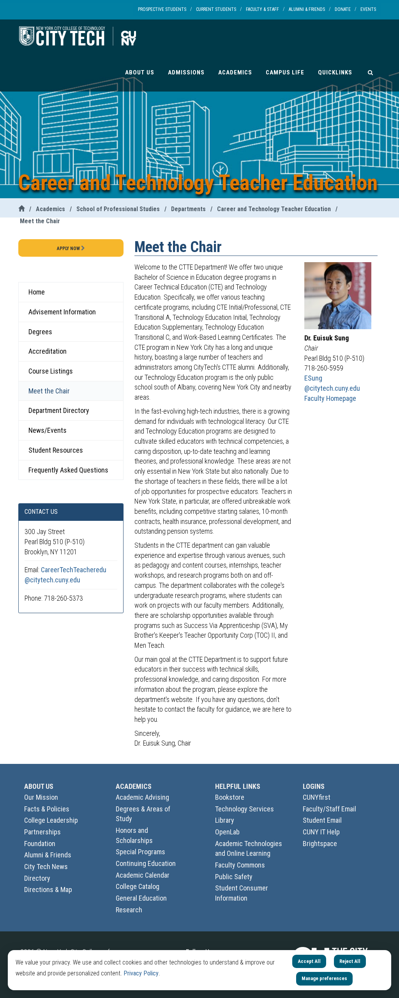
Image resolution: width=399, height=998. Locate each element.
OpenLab (227, 832)
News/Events (47, 430)
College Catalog (137, 886)
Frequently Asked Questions (68, 470)
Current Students (216, 9)
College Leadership (51, 820)
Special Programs (140, 852)
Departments (188, 209)
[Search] (370, 72)
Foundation (39, 843)
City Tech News (46, 866)
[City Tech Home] (21, 209)
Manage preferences (324, 978)
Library (224, 820)
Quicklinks (335, 72)
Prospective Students (162, 9)
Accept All (309, 961)
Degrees (40, 332)
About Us (139, 72)
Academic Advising (142, 797)
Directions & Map (48, 889)
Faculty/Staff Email (329, 809)
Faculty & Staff (262, 9)
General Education (141, 898)
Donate (343, 9)
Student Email (322, 820)
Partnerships (42, 832)
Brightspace (320, 843)
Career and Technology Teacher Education (274, 209)
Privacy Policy (141, 973)
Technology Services (244, 809)
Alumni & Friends (307, 9)
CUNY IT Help (321, 832)
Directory (37, 878)
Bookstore (229, 797)
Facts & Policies (46, 809)
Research (129, 910)
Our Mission (41, 797)
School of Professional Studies (118, 209)
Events (368, 9)
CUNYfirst (316, 797)
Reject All (349, 961)
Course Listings (50, 371)
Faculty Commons (240, 865)
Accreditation (47, 351)
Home (36, 292)
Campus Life (285, 72)
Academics (235, 72)
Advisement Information (62, 312)
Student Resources (55, 450)
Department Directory (58, 410)
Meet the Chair (40, 221)
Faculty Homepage (330, 398)
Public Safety (233, 877)
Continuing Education (146, 863)
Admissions (186, 72)
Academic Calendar (142, 875)
